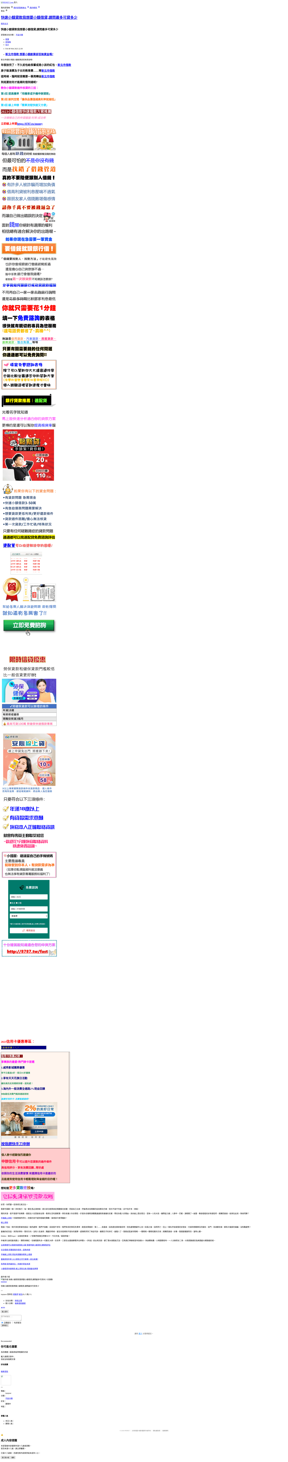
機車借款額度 (20, 1303)
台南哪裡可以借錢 (8, 1245)
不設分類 (19, 35)
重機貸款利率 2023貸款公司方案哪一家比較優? (19, 1259)
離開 (12, 1457)
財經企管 (18, 1301)
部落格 (8, 42)
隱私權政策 (156, 1430)
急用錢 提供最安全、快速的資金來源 (15, 1264)
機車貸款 (4, 1372)
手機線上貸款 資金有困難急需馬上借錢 (16, 1254)
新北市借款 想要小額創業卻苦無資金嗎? (29, 54)
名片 (7, 45)
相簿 (7, 39)
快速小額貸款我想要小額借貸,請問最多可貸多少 (39, 17)
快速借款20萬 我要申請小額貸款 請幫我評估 (32, 1245)
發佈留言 (5, 1325)
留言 (20, 1294)
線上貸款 (4, 1222)
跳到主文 (4, 24)
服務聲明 (165, 1430)
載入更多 (5, 1312)
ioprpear (4, 1282)
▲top (3, 1307)
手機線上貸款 (6, 1218)
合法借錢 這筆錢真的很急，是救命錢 (15, 1250)
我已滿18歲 (5, 1457)
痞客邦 (15, 1294)
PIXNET (127, 1430)
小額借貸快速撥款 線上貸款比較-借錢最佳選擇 (19, 1269)
